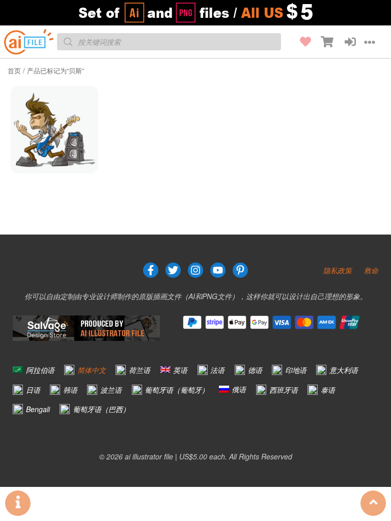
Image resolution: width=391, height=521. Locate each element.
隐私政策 (337, 270)
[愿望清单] (300, 41)
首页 (14, 70)
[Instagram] (195, 270)
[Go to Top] (373, 503)
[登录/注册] (344, 41)
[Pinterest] (240, 270)
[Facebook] (150, 270)
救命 (371, 270)
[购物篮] (322, 41)
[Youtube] (218, 270)
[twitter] (173, 270)
